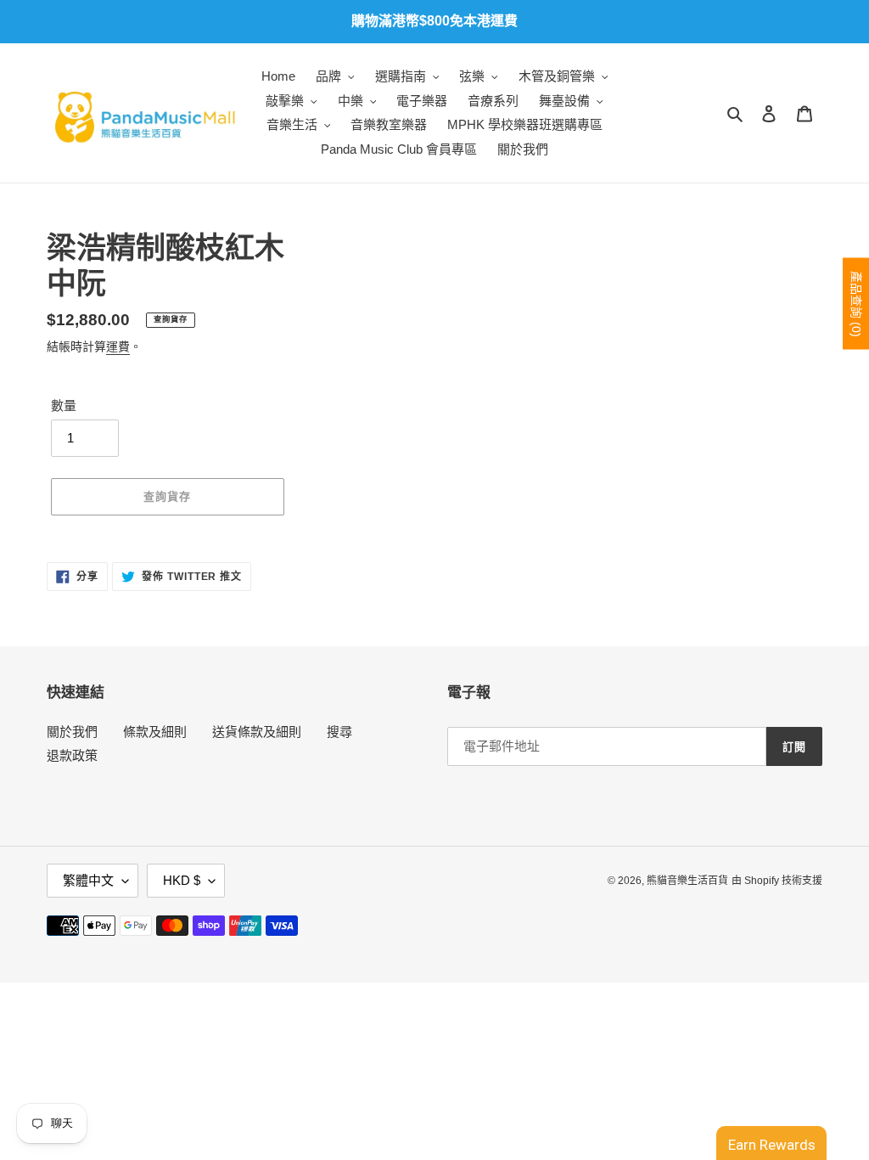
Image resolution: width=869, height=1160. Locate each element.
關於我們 (72, 731)
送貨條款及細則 (256, 731)
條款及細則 (155, 731)
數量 (63, 405)
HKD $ (181, 880)
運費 (118, 346)
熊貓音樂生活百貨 (687, 881)
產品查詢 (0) (856, 303)
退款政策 (72, 755)
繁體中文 (88, 880)
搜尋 (339, 731)
